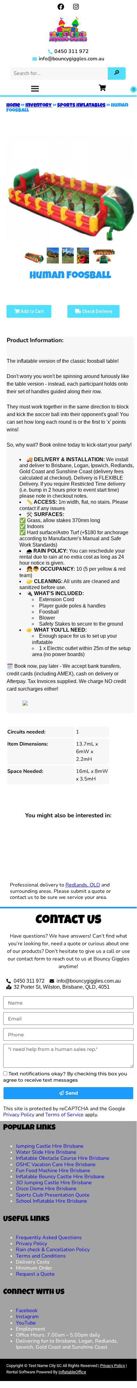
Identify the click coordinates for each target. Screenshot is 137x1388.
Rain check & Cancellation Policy (53, 1249)
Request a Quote (35, 1274)
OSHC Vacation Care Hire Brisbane (56, 1164)
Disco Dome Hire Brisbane (46, 1188)
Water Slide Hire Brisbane (46, 1152)
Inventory (38, 105)
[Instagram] (76, 6)
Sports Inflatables (81, 105)
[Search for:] (60, 73)
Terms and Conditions (41, 1255)
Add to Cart (32, 311)
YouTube (26, 1322)
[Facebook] (61, 6)
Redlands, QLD (82, 884)
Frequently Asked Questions (49, 1237)
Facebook (27, 1310)
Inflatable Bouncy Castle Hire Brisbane (60, 1176)
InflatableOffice (72, 1372)
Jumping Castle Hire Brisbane (50, 1146)
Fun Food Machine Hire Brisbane (53, 1170)
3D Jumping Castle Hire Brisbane (54, 1182)
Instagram (27, 1316)
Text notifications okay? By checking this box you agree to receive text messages (65, 1077)
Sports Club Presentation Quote (53, 1195)
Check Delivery (96, 311)
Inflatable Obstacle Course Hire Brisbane (62, 1158)
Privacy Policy (18, 1114)
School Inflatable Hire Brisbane (51, 1201)
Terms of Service (64, 1114)
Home (13, 105)
